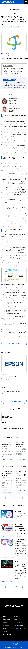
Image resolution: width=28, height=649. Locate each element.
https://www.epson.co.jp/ (10, 379)
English (16, 643)
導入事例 (5, 622)
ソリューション (6, 619)
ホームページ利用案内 (14, 644)
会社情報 (16, 616)
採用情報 (16, 619)
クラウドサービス (18, 622)
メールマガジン (12, 643)
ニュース (5, 631)
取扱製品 (5, 616)
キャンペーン (6, 625)
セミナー (5, 628)
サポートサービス (7, 634)
